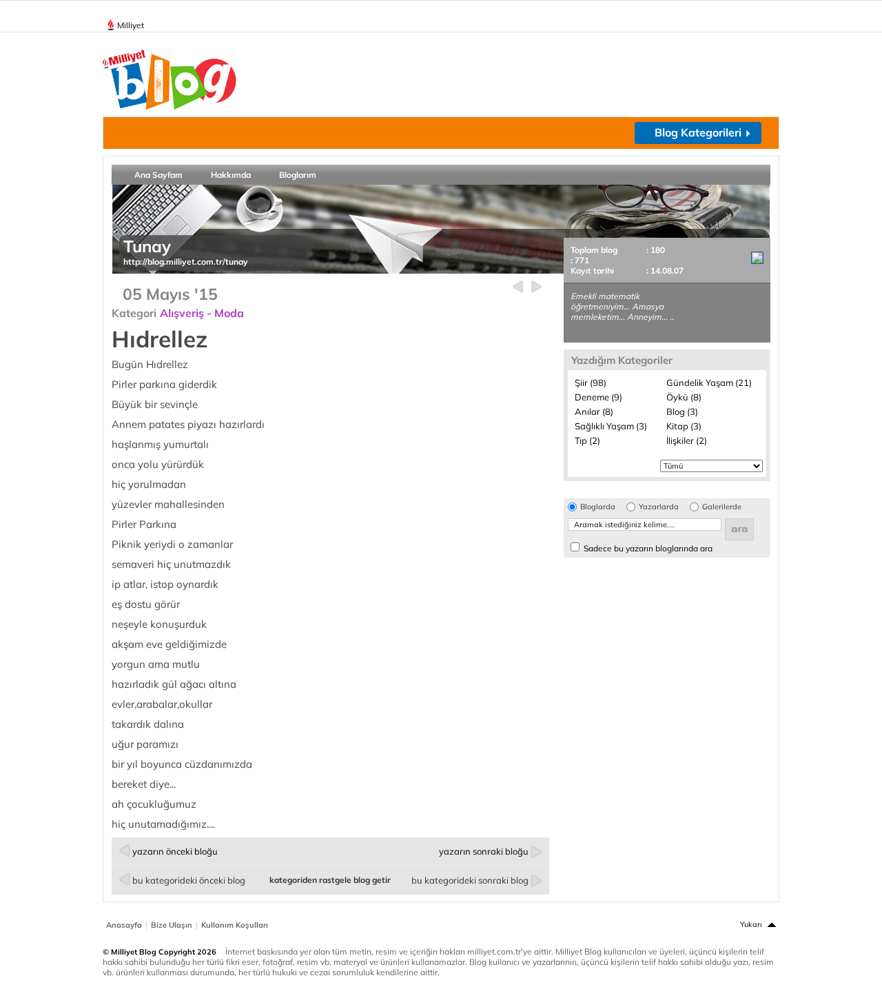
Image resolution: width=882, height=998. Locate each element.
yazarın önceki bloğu (175, 851)
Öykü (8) (683, 397)
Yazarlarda (659, 506)
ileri (536, 287)
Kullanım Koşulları (234, 925)
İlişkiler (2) (686, 440)
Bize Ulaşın (171, 925)
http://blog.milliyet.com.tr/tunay (185, 261)
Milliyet (130, 25)
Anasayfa (124, 925)
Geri (518, 287)
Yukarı (751, 924)
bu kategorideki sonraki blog (470, 880)
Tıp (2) (587, 440)
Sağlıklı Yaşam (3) (611, 425)
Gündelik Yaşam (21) (709, 382)
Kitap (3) (683, 425)
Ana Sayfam (158, 175)
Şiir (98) (590, 382)
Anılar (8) (594, 411)
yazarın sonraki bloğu (484, 851)
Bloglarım (297, 175)
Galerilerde (721, 506)
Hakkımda (231, 175)
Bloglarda (597, 506)
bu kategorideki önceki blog (188, 880)
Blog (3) (682, 411)
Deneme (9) (598, 397)
